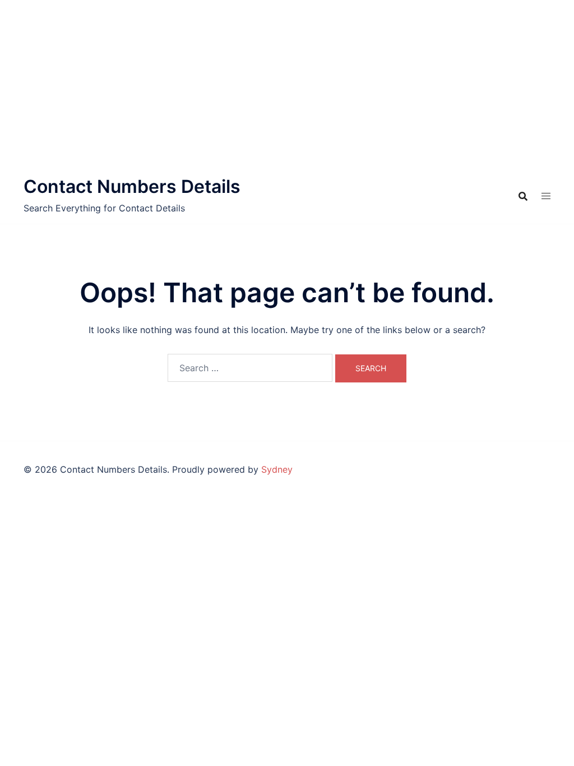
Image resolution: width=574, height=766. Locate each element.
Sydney (277, 469)
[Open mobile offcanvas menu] (545, 196)
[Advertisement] (287, 84)
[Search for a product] (523, 196)
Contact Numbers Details (132, 186)
